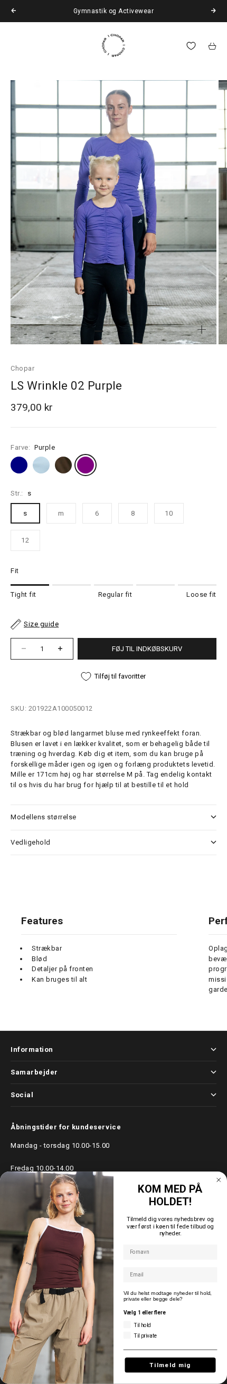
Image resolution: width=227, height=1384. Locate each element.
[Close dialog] (218, 1180)
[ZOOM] (201, 329)
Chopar (22, 368)
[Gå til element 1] (98, 331)
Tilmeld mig (170, 1365)
